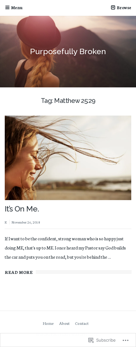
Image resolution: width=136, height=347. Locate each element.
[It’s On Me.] (68, 158)
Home (48, 323)
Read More (19, 272)
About (64, 323)
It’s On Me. (22, 208)
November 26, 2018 (26, 222)
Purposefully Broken (68, 51)
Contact (82, 323)
